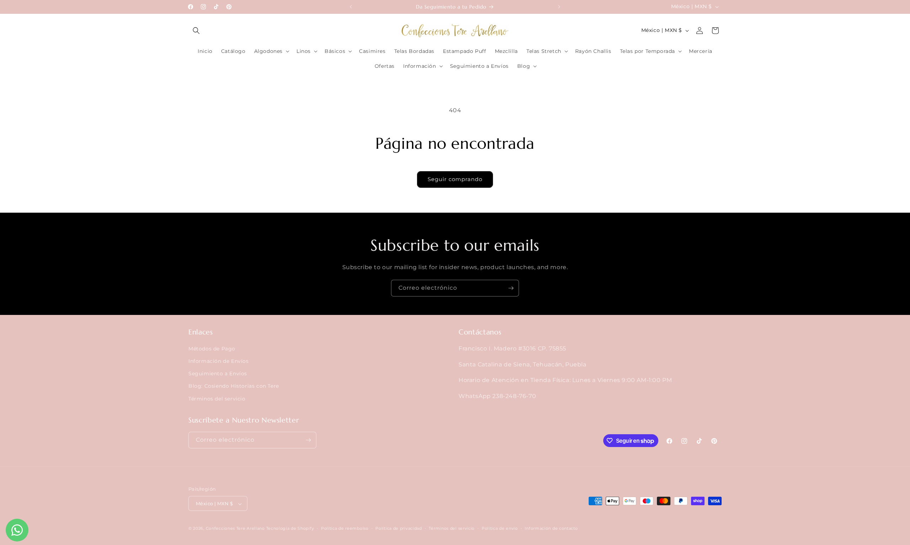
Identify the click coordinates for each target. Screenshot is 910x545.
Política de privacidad (398, 528)
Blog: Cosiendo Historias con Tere (233, 386)
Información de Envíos (218, 361)
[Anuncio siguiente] (559, 6)
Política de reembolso (345, 528)
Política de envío (500, 528)
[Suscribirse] (511, 288)
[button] (196, 30)
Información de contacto (551, 528)
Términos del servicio (217, 399)
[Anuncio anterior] (351, 6)
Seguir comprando (455, 179)
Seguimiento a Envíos (217, 373)
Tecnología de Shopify (290, 528)
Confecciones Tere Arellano (235, 528)
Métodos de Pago (211, 348)
